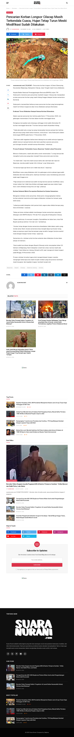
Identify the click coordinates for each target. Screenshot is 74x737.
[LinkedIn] (8, 99)
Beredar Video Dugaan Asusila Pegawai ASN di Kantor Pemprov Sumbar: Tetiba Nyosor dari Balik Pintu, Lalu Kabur (37, 485)
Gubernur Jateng (32, 267)
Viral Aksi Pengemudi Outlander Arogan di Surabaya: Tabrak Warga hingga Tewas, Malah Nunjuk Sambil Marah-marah (40, 516)
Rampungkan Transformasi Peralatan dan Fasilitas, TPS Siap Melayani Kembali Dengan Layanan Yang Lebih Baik (40, 422)
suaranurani (15, 29)
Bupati (16, 267)
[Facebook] (8, 90)
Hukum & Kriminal (12, 480)
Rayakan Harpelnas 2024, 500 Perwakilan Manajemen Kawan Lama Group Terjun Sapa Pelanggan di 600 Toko (41, 403)
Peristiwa (9, 12)
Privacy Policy (48, 569)
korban (41, 267)
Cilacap (23, 267)
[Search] (67, 3)
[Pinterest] (8, 103)
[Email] (8, 108)
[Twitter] (8, 94)
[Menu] (7, 3)
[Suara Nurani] (37, 3)
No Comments (37, 29)
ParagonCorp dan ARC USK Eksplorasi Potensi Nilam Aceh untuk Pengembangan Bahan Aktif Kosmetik (40, 499)
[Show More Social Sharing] (47, 34)
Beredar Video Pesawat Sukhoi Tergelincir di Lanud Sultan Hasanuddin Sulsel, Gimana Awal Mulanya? (20, 322)
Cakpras (46, 732)
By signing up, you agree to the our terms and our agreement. (37, 569)
